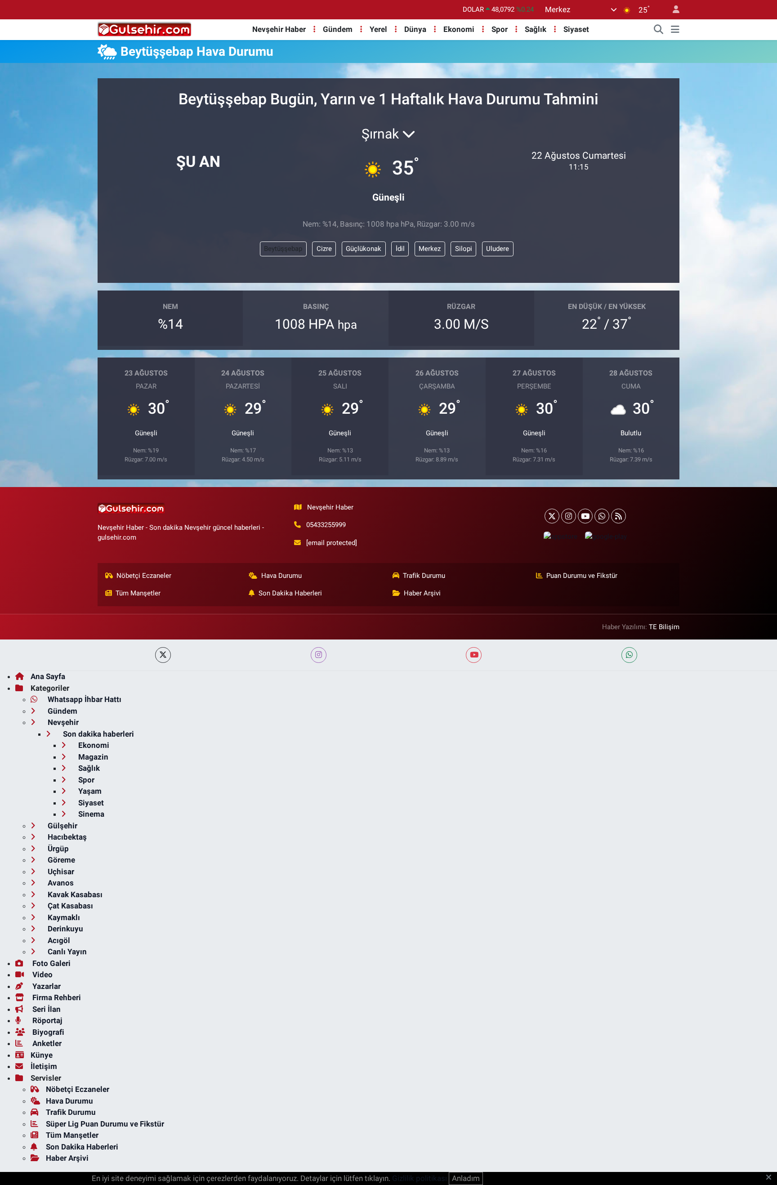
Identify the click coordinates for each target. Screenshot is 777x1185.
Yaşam (89, 791)
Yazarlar (46, 986)
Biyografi (47, 1032)
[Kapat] (771, 1178)
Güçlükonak (363, 249)
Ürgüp (57, 848)
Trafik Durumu (424, 576)
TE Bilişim (664, 627)
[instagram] (318, 655)
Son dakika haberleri (97, 733)
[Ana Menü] (675, 30)
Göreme (60, 859)
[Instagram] (568, 516)
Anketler (46, 1043)
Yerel (378, 29)
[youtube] (474, 655)
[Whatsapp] (601, 516)
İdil (400, 249)
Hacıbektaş (66, 836)
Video (42, 974)
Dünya (415, 29)
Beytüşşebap (283, 249)
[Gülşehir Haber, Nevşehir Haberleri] (145, 29)
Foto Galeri (51, 963)
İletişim (44, 1066)
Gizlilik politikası (419, 1178)
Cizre (324, 249)
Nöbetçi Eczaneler (143, 576)
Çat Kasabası (69, 905)
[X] (552, 516)
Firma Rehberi (56, 997)
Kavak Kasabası (74, 894)
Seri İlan (46, 1009)
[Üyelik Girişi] (672, 9)
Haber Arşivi (422, 593)
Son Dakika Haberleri (290, 593)
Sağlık (535, 29)
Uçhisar (60, 871)
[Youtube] (585, 516)
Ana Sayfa (48, 676)
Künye (42, 1055)
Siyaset (576, 29)
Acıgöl (58, 940)
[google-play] (606, 536)
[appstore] (560, 536)
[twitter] (163, 655)
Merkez (430, 249)
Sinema (90, 813)
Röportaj (46, 1020)
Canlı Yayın (66, 951)
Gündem (338, 29)
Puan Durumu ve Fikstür (581, 576)
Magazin (92, 756)
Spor (499, 29)
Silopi (463, 249)
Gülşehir (61, 825)
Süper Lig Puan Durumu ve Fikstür (105, 1123)
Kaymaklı (63, 917)
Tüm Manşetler (138, 593)
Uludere (497, 249)
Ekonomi (458, 29)
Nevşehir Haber (279, 29)
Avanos (60, 882)
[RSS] (618, 516)
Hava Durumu (281, 576)
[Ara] (658, 30)
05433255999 (326, 525)
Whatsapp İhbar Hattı (83, 699)
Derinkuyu (64, 928)
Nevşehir (62, 722)
